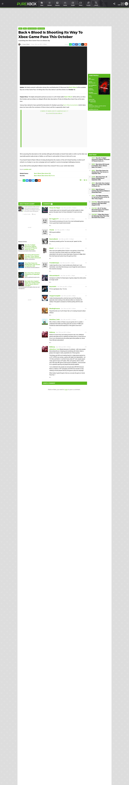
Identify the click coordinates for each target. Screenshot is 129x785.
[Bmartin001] (45, 291)
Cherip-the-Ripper (54, 208)
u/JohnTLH (51, 113)
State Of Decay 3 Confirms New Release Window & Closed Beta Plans (101, 191)
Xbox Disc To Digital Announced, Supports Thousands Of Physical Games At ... (101, 159)
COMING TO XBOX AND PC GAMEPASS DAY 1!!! (54, 111)
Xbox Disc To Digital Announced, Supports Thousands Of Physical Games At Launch (31, 247)
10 (86, 308)
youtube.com (27, 169)
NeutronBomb (53, 239)
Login (119, 4)
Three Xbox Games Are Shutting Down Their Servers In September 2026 (32, 264)
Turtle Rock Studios (93, 93)
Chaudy (51, 230)
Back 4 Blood (41, 28)
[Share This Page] (114, 3)
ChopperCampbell (54, 296)
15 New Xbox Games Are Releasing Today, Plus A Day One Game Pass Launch (100, 216)
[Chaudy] (45, 234)
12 (86, 332)
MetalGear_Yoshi (54, 319)
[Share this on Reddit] (85, 44)
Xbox (25, 28)
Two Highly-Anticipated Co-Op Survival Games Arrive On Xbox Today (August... (100, 197)
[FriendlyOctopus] (45, 267)
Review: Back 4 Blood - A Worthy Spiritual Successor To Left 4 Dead (97, 106)
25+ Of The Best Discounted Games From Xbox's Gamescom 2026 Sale (100, 209)
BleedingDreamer (54, 308)
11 (86, 319)
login (66, 389)
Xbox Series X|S (92, 82)
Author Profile (27, 214)
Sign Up (122, 4)
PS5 (92, 86)
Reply (34, 214)
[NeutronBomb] (45, 243)
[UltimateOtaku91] (45, 280)
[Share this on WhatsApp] (70, 44)
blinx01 (51, 248)
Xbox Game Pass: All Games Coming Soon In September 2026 (32, 274)
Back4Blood (59, 113)
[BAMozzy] (45, 336)
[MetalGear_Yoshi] (45, 324)
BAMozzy (52, 332)
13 (86, 180)
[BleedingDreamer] (45, 313)
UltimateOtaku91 (54, 275)
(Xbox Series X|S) (42, 173)
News (20, 28)
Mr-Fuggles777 (54, 219)
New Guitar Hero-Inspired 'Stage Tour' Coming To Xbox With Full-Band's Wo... (101, 184)
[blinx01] (45, 252)
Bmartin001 (52, 286)
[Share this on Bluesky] (73, 44)
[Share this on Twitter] (79, 44)
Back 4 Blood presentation (70, 105)
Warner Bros (91, 90)
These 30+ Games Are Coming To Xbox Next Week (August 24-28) (101, 203)
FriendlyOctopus (54, 263)
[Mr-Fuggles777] (45, 223)
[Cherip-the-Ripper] (45, 212)
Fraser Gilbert (26, 44)
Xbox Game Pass (32, 28)
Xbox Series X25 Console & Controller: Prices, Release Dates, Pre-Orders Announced (33, 256)
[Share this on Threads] (82, 44)
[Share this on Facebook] (76, 44)
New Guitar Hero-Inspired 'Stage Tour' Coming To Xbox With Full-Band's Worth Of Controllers (32, 283)
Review (44, 175)
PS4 (89, 86)
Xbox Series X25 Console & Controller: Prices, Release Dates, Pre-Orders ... (100, 166)
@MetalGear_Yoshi (54, 349)
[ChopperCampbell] (45, 300)
